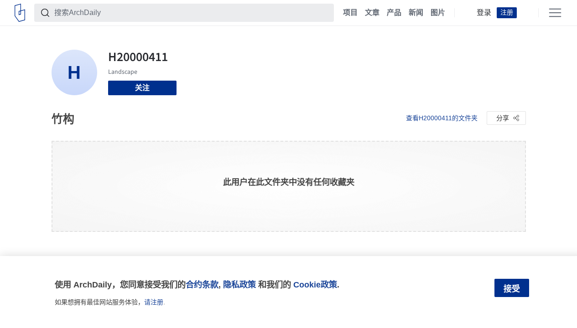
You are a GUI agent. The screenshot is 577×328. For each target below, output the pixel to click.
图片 (438, 13)
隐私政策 (239, 284)
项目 (350, 13)
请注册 (153, 302)
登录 (484, 13)
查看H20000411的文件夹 (442, 118)
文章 (372, 13)
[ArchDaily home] (20, 13)
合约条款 (202, 284)
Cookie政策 (315, 284)
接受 (512, 288)
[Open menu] (555, 12)
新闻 (416, 13)
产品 (394, 13)
